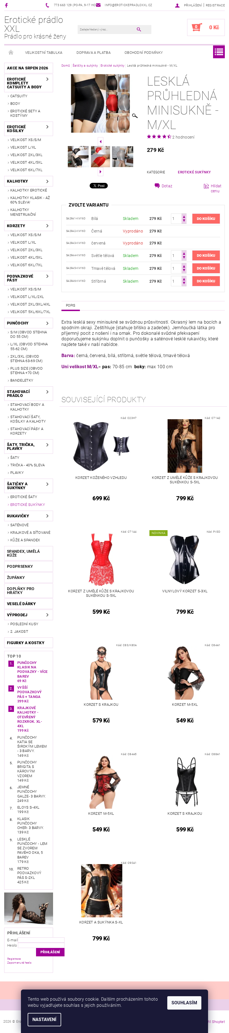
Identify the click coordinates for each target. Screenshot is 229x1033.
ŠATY (14, 457)
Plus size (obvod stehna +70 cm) (26, 370)
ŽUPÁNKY (16, 577)
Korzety (16, 226)
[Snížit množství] (184, 221)
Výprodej (17, 615)
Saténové (19, 525)
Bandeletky (21, 380)
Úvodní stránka (11, 52)
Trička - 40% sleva (27, 465)
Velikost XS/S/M (25, 140)
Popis (70, 305)
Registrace (215, 5)
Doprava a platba (94, 52)
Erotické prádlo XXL (35, 27)
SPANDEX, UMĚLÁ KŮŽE (23, 553)
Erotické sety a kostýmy (25, 113)
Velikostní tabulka (44, 52)
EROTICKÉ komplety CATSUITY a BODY (24, 83)
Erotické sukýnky (27, 505)
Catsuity (19, 96)
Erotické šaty (23, 497)
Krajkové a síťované (30, 532)
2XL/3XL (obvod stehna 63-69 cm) (26, 358)
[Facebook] (7, 5)
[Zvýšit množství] (184, 216)
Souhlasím (184, 1002)
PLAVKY (17, 473)
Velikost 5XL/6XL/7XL (30, 312)
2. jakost (19, 631)
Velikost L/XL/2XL (27, 297)
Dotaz (167, 186)
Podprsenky (20, 566)
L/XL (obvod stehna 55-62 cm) (29, 346)
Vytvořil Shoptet (212, 1022)
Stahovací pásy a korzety (26, 431)
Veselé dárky (21, 604)
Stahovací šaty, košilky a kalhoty (28, 419)
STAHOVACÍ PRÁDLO (18, 393)
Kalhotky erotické (28, 190)
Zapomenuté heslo (19, 962)
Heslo (12, 945)
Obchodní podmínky (144, 52)
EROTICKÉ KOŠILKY (16, 129)
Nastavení (44, 1019)
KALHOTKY (17, 181)
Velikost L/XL (23, 147)
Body (15, 103)
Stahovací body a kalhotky (27, 406)
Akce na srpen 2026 (27, 68)
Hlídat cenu (216, 188)
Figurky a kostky (25, 643)
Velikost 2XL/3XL (26, 155)
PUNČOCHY (18, 323)
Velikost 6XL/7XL (26, 170)
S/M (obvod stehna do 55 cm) (28, 334)
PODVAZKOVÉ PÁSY (20, 278)
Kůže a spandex (25, 540)
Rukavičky (18, 516)
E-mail (12, 940)
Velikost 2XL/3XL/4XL (30, 304)
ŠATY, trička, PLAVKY (21, 446)
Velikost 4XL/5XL (26, 162)
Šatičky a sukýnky (17, 486)
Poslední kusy (24, 624)
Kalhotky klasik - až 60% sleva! (30, 200)
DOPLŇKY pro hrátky (21, 590)
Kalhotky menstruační (23, 212)
